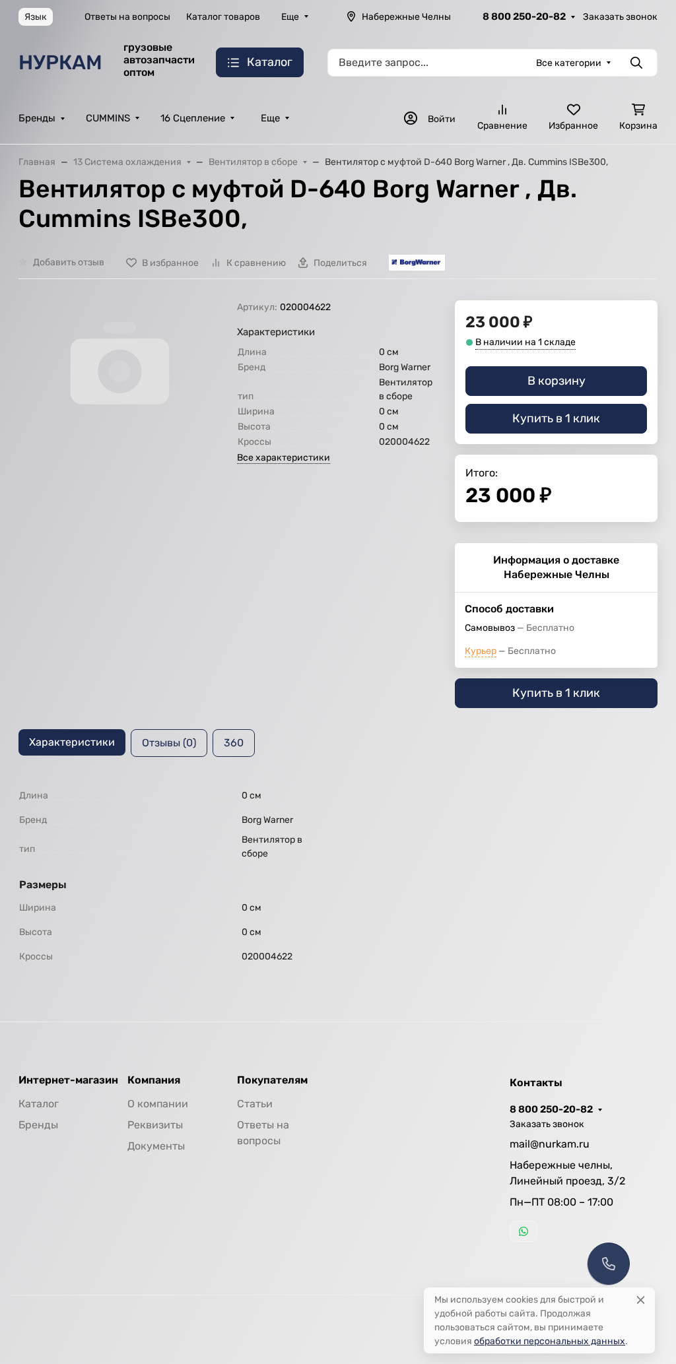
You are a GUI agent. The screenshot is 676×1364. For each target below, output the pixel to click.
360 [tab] (234, 742)
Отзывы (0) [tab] (169, 742)
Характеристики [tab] (72, 742)
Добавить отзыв (68, 262)
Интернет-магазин (68, 1080)
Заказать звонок (620, 16)
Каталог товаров (223, 16)
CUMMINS (108, 118)
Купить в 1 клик (556, 418)
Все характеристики (283, 457)
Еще (290, 16)
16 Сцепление (192, 118)
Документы (156, 1146)
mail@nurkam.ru (550, 1144)
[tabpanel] (338, 876)
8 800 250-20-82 (524, 16)
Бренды (36, 118)
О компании (157, 1103)
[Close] (640, 1300)
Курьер (480, 651)
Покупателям (272, 1080)
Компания (153, 1080)
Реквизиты (155, 1125)
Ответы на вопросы (127, 16)
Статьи (255, 1103)
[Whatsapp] (523, 1231)
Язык (35, 16)
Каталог (38, 1103)
